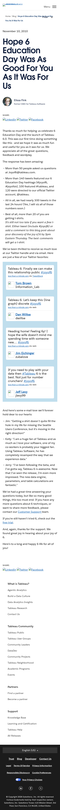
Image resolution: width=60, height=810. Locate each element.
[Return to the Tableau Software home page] (14, 3)
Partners (13, 687)
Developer (30, 758)
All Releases (14, 735)
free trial (8, 522)
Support (13, 711)
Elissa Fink (20, 100)
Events (11, 674)
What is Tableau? (18, 584)
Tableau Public (16, 632)
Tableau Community (20, 626)
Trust (11, 758)
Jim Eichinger (25, 353)
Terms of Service (22, 765)
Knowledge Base (17, 717)
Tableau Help (15, 729)
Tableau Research (17, 608)
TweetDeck (37, 276)
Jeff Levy (22, 392)
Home (7, 16)
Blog (14, 16)
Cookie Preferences (41, 772)
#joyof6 (46, 272)
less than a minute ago (18, 276)
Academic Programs (19, 668)
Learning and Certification (22, 723)
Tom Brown (24, 283)
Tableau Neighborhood (21, 662)
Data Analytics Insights (20, 602)
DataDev (12, 650)
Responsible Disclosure (18, 772)
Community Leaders (19, 644)
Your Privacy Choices (32, 779)
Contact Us (14, 614)
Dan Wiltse (23, 314)
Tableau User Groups (19, 638)
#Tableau (28, 373)
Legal (8, 765)
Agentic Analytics (17, 590)
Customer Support (30, 512)
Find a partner (16, 693)
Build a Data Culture (19, 596)
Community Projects (19, 656)
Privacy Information (42, 765)
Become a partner (18, 699)
